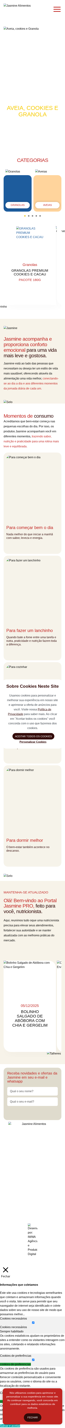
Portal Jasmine (21, 950)
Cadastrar (32, 1111)
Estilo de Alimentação (31, 1146)
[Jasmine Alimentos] (22, 9)
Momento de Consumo (25, 1153)
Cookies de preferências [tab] (15, 1355)
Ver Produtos (32, 136)
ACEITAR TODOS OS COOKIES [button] (33, 736)
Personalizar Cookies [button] (33, 741)
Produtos (40, 1140)
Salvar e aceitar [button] (10, 1425)
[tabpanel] (32, 1342)
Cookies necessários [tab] (13, 1318)
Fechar (32, 1417)
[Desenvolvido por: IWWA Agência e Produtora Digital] (32, 1239)
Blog (50, 1153)
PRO (40, 1160)
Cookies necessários (13, 1327)
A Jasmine (23, 1140)
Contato (28, 1160)
